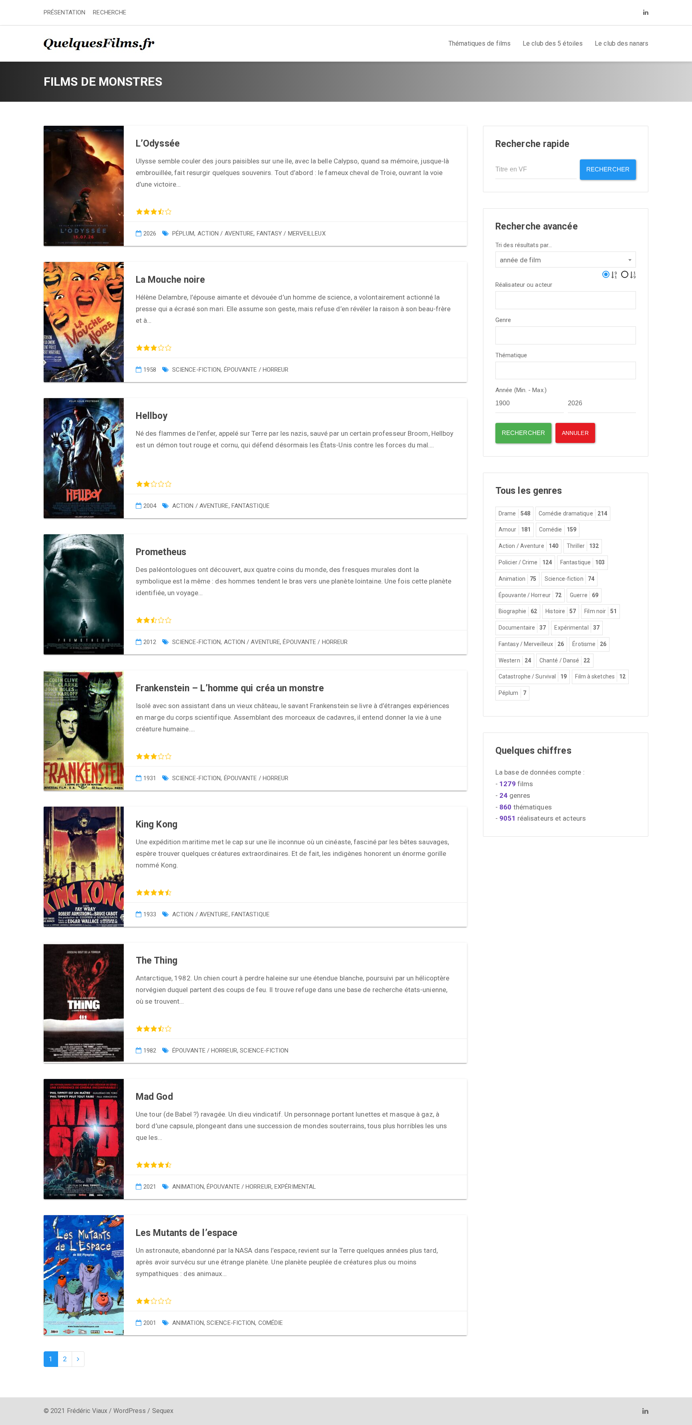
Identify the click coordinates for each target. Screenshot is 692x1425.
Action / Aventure (225, 233)
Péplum (183, 233)
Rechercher (608, 169)
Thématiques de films (480, 43)
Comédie (270, 1322)
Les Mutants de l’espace (186, 1233)
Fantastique (250, 505)
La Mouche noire (170, 279)
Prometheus (161, 552)
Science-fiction (196, 369)
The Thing (156, 960)
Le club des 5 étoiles (553, 43)
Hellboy (152, 416)
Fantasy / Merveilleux (291, 233)
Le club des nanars (621, 43)
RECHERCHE (109, 12)
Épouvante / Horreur (256, 369)
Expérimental (295, 1186)
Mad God (154, 1096)
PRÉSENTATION (64, 12)
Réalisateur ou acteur (523, 285)
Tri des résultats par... (523, 245)
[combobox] (565, 260)
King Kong (156, 824)
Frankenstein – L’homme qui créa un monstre (230, 688)
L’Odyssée (158, 143)
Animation (188, 1186)
